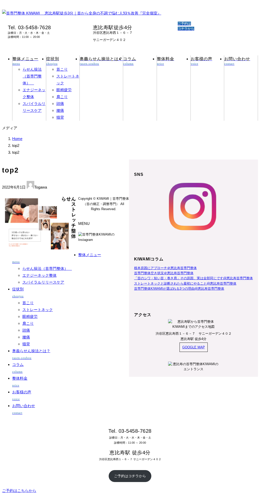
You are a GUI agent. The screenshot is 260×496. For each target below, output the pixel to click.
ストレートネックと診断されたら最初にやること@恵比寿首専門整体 (185, 283)
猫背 (60, 117)
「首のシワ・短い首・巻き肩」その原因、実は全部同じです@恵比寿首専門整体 (193, 278)
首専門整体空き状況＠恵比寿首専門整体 (163, 273)
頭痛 (60, 103)
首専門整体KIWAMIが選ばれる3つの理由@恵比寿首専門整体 (179, 288)
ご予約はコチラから (130, 476)
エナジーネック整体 (39, 275)
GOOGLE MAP (193, 347)
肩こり (62, 97)
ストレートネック (37, 309)
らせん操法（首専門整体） (32, 76)
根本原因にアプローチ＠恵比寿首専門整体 (165, 268)
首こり (62, 69)
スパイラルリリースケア (43, 282)
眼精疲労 (64, 90)
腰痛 (60, 110)
